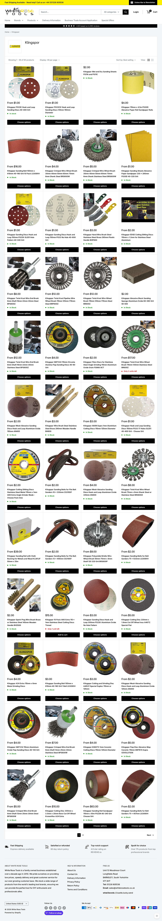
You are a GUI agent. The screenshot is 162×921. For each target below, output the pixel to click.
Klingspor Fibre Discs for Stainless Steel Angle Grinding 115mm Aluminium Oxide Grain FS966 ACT (99, 365)
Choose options (24, 122)
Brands (17, 20)
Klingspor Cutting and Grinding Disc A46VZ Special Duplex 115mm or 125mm (98, 686)
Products (31, 20)
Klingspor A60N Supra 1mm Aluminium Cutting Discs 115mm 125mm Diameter (99, 427)
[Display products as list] (152, 60)
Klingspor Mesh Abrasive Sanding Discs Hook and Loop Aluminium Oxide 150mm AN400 (23, 428)
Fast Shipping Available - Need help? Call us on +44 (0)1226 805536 (34, 2)
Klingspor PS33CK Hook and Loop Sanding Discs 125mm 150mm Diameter (60, 110)
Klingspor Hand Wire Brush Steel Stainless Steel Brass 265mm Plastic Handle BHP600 (99, 237)
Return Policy (73, 885)
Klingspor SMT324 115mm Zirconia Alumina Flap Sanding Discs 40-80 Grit (60, 365)
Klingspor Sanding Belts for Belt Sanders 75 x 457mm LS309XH (135, 812)
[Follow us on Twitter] (50, 908)
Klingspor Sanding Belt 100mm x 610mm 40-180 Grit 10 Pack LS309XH (23, 172)
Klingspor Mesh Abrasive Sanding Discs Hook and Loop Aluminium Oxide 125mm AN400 (138, 686)
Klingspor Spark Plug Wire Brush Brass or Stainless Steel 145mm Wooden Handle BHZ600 (24, 622)
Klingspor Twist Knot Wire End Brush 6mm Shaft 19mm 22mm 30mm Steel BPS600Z (23, 301)
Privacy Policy (73, 882)
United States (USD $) (14, 904)
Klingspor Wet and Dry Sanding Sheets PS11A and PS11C (99, 73)
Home (7, 20)
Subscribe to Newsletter (144, 2)
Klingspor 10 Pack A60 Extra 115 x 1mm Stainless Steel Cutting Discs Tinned (59, 622)
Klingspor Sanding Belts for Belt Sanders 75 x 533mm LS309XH (135, 557)
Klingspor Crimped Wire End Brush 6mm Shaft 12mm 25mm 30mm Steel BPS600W (22, 814)
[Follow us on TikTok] (64, 908)
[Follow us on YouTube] (59, 908)
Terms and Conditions (77, 889)
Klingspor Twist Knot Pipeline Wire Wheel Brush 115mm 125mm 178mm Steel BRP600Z (60, 301)
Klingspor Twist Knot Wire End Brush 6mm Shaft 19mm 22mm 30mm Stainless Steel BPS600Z (23, 365)
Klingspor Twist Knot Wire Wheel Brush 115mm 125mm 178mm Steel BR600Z (97, 301)
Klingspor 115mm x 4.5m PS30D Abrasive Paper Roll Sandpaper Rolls (137, 108)
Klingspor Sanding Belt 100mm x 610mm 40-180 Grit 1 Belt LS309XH (60, 684)
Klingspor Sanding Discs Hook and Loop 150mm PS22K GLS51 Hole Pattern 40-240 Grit (22, 237)
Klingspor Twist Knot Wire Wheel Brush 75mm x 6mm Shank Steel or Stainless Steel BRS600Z (136, 492)
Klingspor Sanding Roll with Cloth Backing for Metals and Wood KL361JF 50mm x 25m (23, 559)
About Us (71, 870)
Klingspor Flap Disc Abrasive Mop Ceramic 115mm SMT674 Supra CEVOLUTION (135, 750)
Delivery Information (51, 20)
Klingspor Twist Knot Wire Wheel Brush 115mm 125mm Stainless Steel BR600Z (136, 365)
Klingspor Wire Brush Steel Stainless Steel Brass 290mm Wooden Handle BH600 (61, 428)
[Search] (126, 12)
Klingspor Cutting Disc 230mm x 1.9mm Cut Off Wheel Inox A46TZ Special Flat (135, 622)
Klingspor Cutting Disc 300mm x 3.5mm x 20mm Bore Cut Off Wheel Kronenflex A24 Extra (60, 814)
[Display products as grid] (149, 60)
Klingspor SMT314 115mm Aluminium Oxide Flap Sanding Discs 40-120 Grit (23, 748)
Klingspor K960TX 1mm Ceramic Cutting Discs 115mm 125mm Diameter (99, 748)
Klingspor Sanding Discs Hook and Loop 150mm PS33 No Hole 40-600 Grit (60, 237)
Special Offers (108, 20)
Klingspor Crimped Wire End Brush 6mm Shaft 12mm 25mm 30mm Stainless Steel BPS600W (60, 750)
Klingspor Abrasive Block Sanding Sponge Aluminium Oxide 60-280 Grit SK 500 (137, 301)
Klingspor (15, 32)
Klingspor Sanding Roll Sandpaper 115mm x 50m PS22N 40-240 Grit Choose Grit (98, 814)
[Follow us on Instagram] (55, 908)
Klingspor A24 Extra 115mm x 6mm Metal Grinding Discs (22, 684)
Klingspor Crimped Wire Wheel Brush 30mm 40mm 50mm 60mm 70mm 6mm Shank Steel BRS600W (61, 174)
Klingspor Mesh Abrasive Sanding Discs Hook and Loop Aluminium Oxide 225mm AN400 (99, 492)
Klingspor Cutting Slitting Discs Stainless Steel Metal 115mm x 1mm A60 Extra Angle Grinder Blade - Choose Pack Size (22, 493)
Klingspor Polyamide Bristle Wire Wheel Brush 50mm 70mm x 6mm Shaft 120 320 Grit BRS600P (97, 559)
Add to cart (62, 635)
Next (149, 835)
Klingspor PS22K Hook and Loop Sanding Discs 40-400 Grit (21, 108)
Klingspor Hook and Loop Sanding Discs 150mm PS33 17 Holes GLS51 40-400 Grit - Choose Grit (136, 428)
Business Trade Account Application (81, 20)
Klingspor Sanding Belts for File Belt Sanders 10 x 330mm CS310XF (60, 490)
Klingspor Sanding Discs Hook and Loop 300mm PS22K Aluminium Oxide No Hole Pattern (99, 622)
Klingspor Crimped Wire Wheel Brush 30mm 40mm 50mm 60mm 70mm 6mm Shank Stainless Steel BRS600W (99, 174)
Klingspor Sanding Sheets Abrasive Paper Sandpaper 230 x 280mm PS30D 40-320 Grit (136, 174)
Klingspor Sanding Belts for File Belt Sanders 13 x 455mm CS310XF (60, 557)
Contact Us (72, 874)
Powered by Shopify (13, 913)
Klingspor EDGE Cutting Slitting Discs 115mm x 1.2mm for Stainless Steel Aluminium (137, 237)
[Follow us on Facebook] (46, 908)
